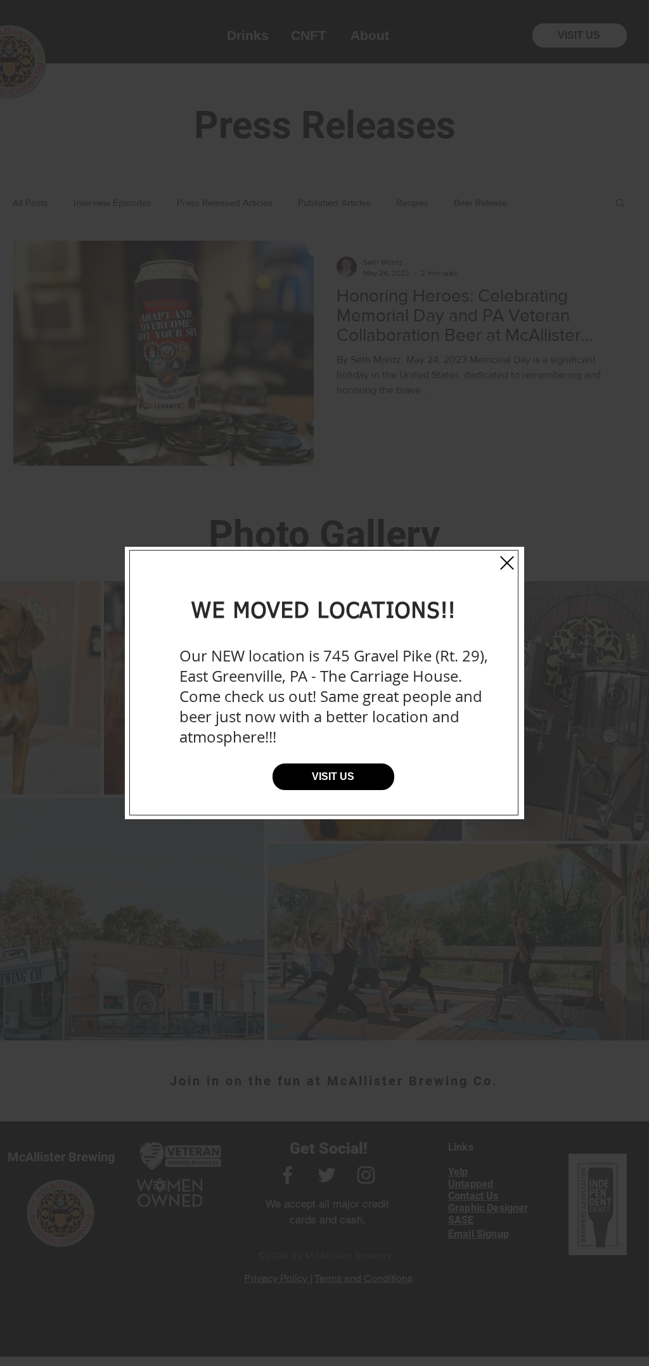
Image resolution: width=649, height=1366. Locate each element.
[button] (507, 563)
